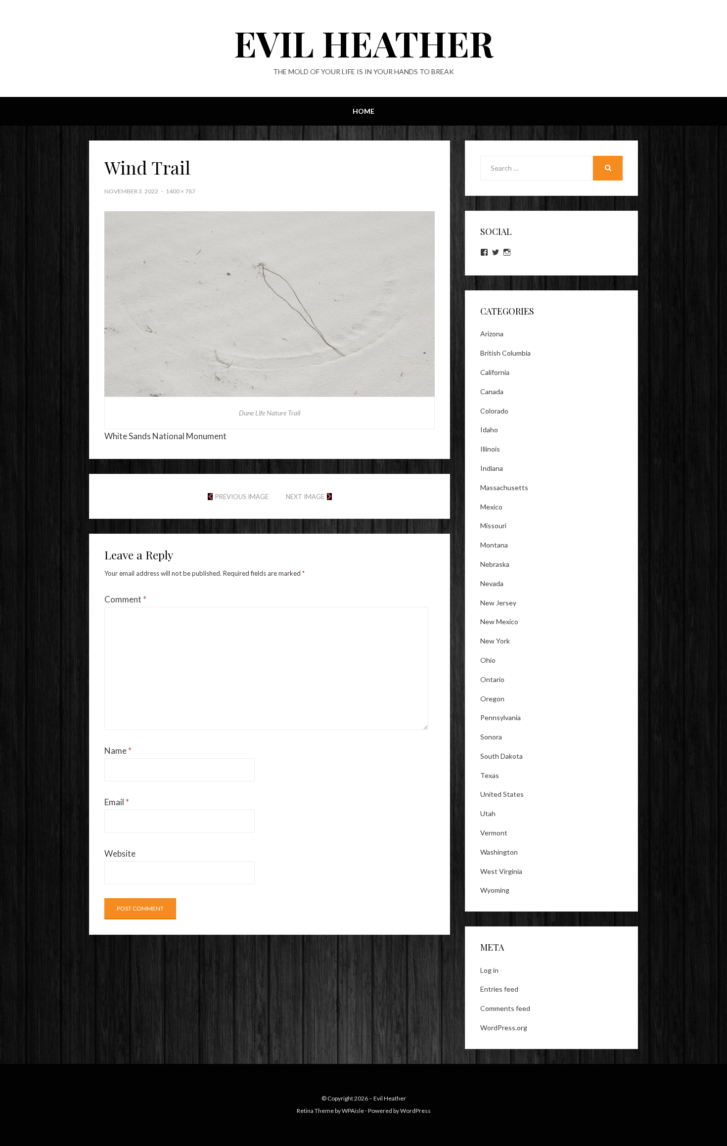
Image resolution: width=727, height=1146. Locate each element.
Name (118, 750)
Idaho (489, 429)
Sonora (491, 737)
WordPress (415, 1110)
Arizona (491, 333)
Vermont (493, 832)
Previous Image (242, 497)
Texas (489, 775)
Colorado (494, 411)
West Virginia (501, 871)
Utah (488, 813)
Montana (494, 545)
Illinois (490, 449)
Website (120, 853)
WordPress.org (503, 1027)
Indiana (491, 468)
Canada (491, 391)
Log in (489, 970)
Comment (125, 599)
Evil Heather (364, 42)
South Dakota (501, 756)
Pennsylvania (500, 717)
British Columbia (505, 353)
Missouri (493, 525)
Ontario (492, 679)
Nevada (491, 583)
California (494, 372)
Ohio (488, 660)
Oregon (492, 698)
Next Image (305, 497)
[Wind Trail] (269, 303)
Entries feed (499, 989)
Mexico (491, 507)
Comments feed (505, 1008)
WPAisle (353, 1110)
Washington (499, 852)
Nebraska (494, 564)
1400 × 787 (180, 191)
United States (502, 794)
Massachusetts (504, 487)
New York (495, 641)
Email (116, 802)
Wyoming (494, 890)
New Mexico (499, 621)
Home (363, 111)
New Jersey (498, 602)
